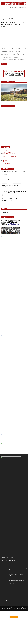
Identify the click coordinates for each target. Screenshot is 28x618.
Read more (4, 63)
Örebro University (6, 163)
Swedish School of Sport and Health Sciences (11, 155)
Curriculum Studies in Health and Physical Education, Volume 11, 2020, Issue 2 (12, 24)
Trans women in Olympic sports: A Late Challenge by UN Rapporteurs (16, 581)
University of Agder (6, 159)
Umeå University (5, 160)
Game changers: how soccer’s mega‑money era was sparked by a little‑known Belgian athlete (14, 191)
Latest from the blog (7, 168)
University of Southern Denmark (9, 156)
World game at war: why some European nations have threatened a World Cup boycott (13, 172)
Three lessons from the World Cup (10, 185)
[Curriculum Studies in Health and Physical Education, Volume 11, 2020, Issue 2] (14, 39)
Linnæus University (6, 157)
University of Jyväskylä (6, 152)
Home (2, 16)
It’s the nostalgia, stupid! (8, 179)
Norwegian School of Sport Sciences (10, 153)
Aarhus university (6, 161)
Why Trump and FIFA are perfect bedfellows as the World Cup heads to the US (14, 199)
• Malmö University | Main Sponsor (9, 150)
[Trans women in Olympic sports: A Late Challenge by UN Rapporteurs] (4, 582)
